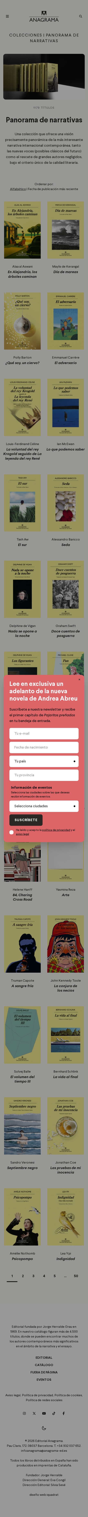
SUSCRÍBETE (26, 820)
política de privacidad (56, 830)
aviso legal (22, 834)
